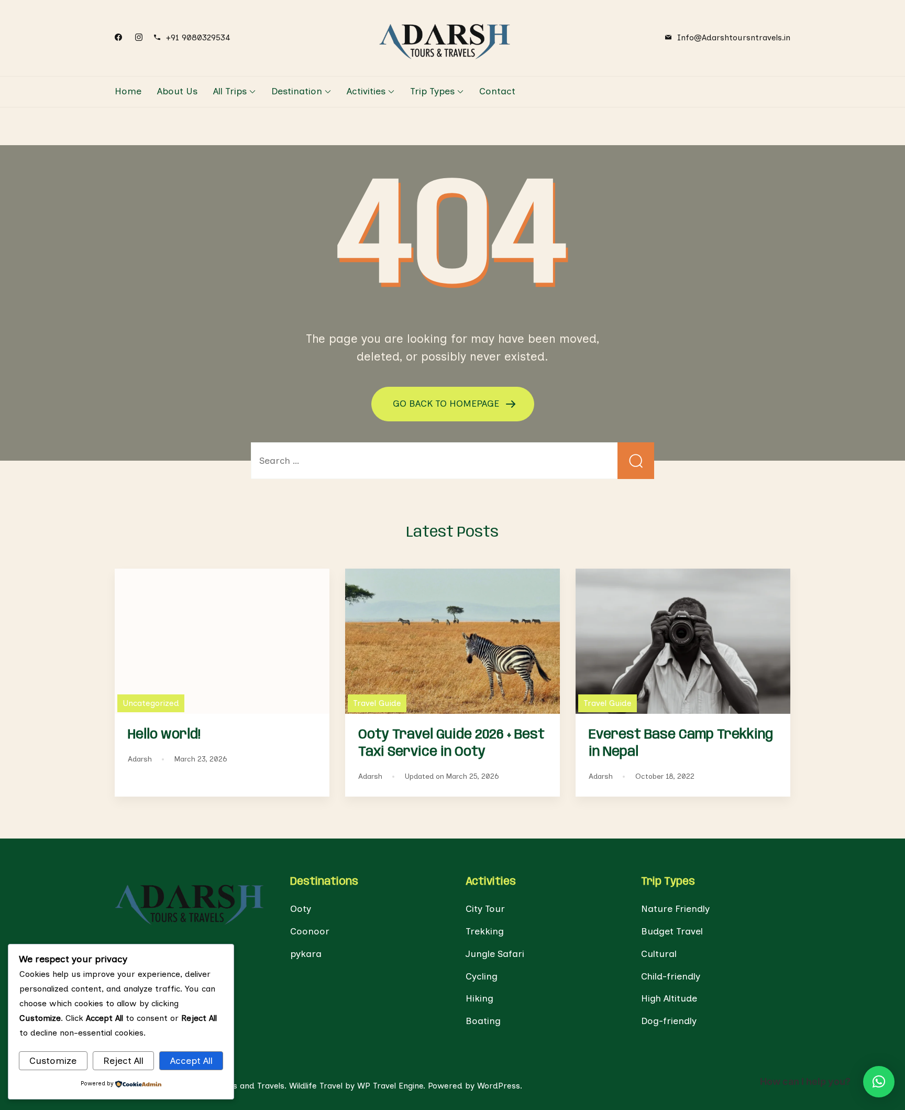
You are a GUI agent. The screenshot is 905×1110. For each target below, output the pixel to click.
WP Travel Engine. (391, 1086)
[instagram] (138, 37)
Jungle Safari (495, 954)
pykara (306, 954)
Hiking (479, 998)
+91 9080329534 (198, 37)
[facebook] (118, 37)
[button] (879, 1081)
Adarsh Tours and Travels (235, 1086)
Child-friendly (670, 976)
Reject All (123, 1061)
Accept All (191, 1061)
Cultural (659, 954)
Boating (483, 1021)
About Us (177, 91)
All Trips (230, 91)
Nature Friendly (675, 909)
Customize (52, 1061)
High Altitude (669, 998)
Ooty (300, 909)
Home (128, 91)
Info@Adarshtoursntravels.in (733, 37)
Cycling (482, 976)
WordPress (498, 1086)
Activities (366, 91)
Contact (497, 91)
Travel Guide (377, 703)
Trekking (485, 931)
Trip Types (432, 91)
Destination (296, 91)
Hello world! (164, 735)
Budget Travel (672, 931)
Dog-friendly (669, 1021)
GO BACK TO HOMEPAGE (447, 403)
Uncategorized (151, 703)
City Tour (485, 909)
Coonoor (309, 931)
